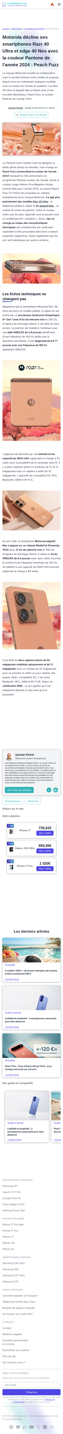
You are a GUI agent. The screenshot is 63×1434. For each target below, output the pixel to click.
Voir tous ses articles (19, 789)
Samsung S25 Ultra (13, 1275)
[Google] (11, 1427)
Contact (6, 1328)
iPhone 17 (7, 1236)
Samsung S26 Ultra (13, 1263)
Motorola (33, 801)
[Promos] (52, 4)
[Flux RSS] (51, 1427)
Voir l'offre (45, 833)
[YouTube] (31, 1427)
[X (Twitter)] (48, 790)
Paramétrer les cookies (15, 1350)
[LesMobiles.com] (14, 4)
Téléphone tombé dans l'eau (18, 1301)
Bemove (17, 1419)
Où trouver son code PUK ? (18, 1313)
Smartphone (16, 29)
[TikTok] (25, 1427)
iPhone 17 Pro (10, 1230)
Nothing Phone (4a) (13, 1210)
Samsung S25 (10, 1281)
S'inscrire (31, 1392)
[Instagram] (45, 1427)
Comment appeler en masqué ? (20, 1295)
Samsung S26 (10, 1269)
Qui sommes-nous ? (13, 1362)
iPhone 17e (8, 1242)
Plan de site (9, 1356)
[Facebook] (18, 1427)
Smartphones (12, 801)
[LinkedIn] (55, 790)
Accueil (5, 29)
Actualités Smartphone (34, 29)
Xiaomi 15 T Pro (11, 1192)
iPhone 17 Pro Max (13, 1224)
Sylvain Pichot (15, 108)
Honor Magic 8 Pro (13, 1204)
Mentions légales (12, 1334)
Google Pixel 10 (11, 1198)
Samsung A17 (10, 1185)
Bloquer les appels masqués (18, 1307)
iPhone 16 (8, 1249)
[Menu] (59, 4)
